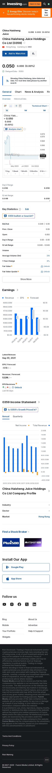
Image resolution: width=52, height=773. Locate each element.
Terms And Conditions (11, 736)
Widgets (6, 637)
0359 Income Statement (19, 402)
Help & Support (35, 631)
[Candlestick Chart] (5, 105)
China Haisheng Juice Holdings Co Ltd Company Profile (24, 491)
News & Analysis (34, 91)
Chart (18, 91)
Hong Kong (44, 516)
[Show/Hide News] (20, 105)
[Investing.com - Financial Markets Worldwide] (17, 4)
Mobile (5, 625)
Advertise (32, 625)
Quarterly (18, 416)
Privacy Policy (8, 745)
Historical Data (20, 99)
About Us (32, 619)
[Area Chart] (10, 105)
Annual (5, 416)
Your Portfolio (8, 631)
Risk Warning (7, 755)
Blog (4, 619)
